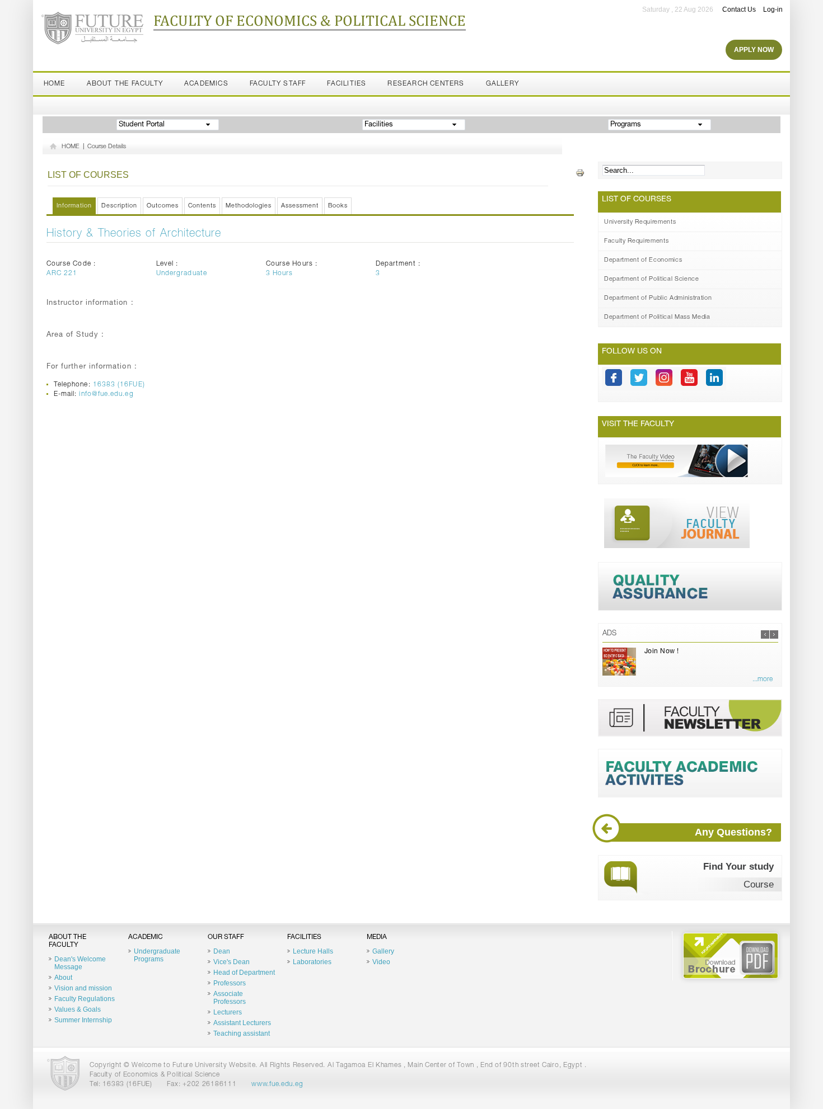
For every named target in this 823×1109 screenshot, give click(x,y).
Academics (206, 84)
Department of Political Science (651, 279)
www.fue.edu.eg (277, 1084)
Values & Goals (77, 1009)
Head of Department (244, 972)
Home (55, 84)
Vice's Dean (231, 962)
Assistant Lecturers (242, 1023)
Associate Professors (229, 998)
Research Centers (425, 84)
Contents (202, 206)
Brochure (730, 956)
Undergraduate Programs (157, 955)
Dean (221, 951)
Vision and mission (83, 988)
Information (74, 206)
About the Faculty (125, 84)
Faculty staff (278, 84)
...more (762, 679)
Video (381, 962)
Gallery (502, 84)
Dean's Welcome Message (80, 963)
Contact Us (739, 9)
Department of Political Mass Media (657, 317)
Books (338, 206)
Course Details (106, 147)
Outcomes (163, 206)
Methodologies (249, 206)
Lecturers (227, 1012)
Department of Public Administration (658, 298)
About (63, 977)
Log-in (773, 9)
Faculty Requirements (636, 241)
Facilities (346, 84)
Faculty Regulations (84, 999)
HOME (71, 147)
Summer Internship (83, 1020)
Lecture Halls (313, 951)
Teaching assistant (241, 1033)
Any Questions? (733, 832)
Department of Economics (643, 260)
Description (119, 206)
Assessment (300, 206)
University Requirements (640, 222)
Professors (229, 983)
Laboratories (312, 962)
